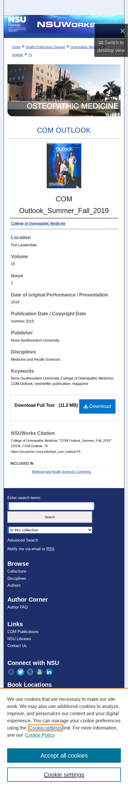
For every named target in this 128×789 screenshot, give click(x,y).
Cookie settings (45, 727)
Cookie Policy (40, 735)
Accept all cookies (64, 755)
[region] (64, 738)
